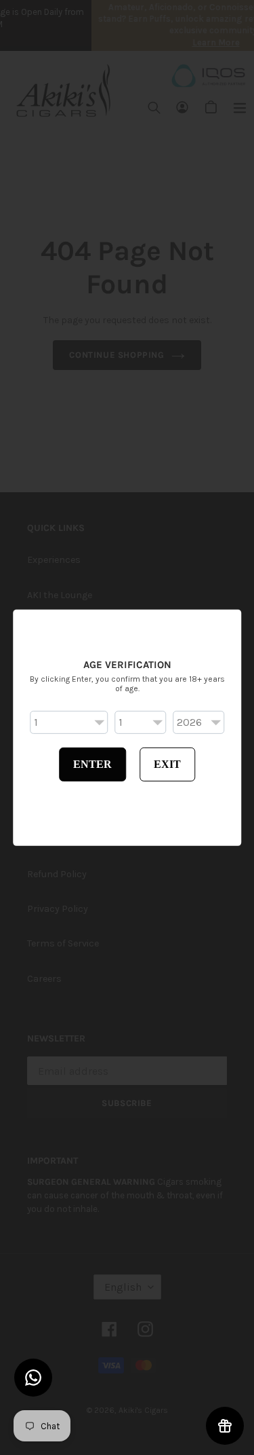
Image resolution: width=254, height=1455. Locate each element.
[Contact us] (33, 1378)
